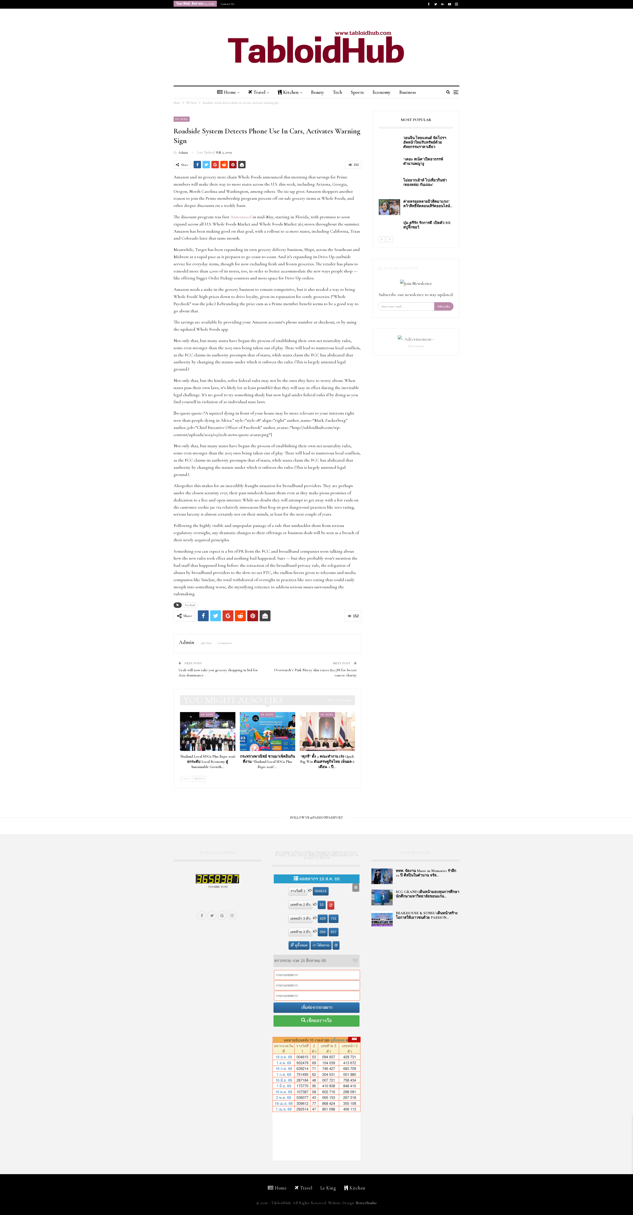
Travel (259, 92)
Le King (328, 1188)
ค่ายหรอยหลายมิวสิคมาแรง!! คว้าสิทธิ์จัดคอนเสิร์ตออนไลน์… (427, 203)
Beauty (317, 92)
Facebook (190, 605)
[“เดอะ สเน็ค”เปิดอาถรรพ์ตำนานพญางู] (389, 165)
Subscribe (443, 306)
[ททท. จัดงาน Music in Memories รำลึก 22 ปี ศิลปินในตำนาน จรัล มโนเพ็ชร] (382, 876)
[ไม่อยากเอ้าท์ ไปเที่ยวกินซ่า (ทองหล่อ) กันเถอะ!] (389, 186)
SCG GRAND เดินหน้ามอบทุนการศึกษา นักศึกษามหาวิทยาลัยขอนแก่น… (427, 894)
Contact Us (227, 4)
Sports (357, 92)
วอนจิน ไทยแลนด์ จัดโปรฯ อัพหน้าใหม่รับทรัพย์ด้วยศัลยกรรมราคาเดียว (425, 142)
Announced (240, 217)
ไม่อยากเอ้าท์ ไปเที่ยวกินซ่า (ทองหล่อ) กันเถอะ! (425, 182)
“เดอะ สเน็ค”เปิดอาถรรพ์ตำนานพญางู (423, 161)
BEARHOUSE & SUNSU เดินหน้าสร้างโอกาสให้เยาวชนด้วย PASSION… (426, 915)
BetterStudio (366, 1203)
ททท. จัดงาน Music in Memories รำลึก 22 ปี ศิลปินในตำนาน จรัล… (426, 872)
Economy (381, 92)
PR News (181, 119)
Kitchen (290, 92)
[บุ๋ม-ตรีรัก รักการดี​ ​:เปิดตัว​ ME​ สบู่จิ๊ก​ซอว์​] (389, 228)
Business (407, 92)
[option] (416, 186)
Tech (337, 92)
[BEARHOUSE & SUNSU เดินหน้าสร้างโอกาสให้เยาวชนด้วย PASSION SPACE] (382, 919)
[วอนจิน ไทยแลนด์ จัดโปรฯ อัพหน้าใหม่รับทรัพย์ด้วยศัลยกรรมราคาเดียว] (389, 143)
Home (230, 92)
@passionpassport (326, 818)
